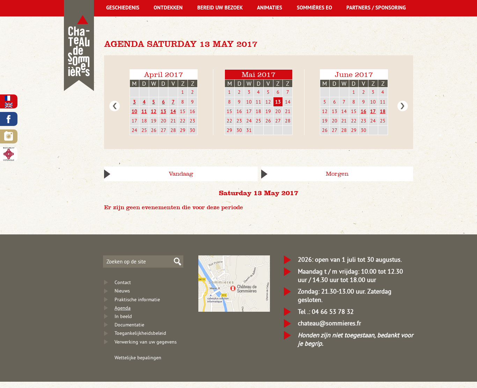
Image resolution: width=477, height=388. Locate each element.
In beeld (123, 316)
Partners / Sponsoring (376, 8)
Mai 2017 (259, 74)
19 (153, 121)
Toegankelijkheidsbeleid (140, 333)
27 (163, 130)
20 (163, 121)
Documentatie (129, 325)
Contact (123, 282)
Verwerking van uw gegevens (146, 342)
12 (153, 111)
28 (173, 130)
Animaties (269, 8)
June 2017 (354, 74)
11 (144, 111)
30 (192, 130)
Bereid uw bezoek (220, 8)
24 (134, 130)
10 (134, 111)
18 (144, 121)
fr (8, 98)
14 (173, 111)
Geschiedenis (122, 8)
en (8, 105)
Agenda (123, 308)
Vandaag (181, 173)
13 (163, 111)
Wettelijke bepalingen (138, 357)
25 (144, 130)
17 (134, 121)
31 (249, 130)
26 (153, 130)
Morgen (337, 173)
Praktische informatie (137, 299)
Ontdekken (168, 8)
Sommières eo (314, 8)
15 (182, 111)
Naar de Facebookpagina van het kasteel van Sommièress (8, 119)
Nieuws (122, 291)
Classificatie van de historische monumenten (8, 154)
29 (182, 130)
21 (173, 121)
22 (182, 121)
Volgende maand (402, 106)
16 (192, 111)
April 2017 (163, 74)
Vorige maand (114, 106)
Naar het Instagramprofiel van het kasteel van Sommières (8, 136)
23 (192, 121)
